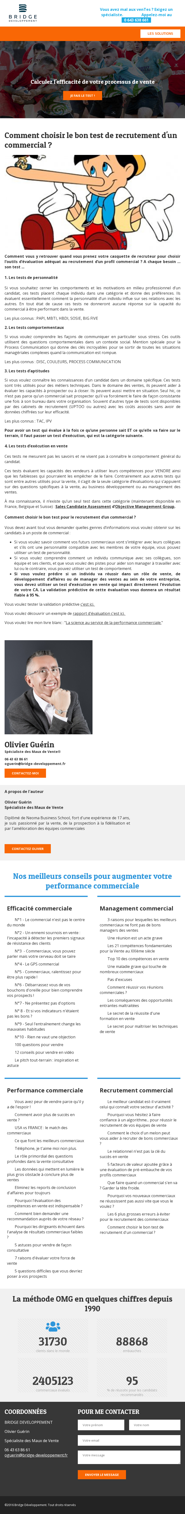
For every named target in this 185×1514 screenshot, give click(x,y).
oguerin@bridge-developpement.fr (35, 763)
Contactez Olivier (28, 849)
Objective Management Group (144, 506)
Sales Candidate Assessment (83, 506)
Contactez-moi (25, 773)
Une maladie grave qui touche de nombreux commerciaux (133, 969)
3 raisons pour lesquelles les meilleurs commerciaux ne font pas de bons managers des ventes (138, 925)
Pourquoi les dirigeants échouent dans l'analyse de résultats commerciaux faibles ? (46, 1232)
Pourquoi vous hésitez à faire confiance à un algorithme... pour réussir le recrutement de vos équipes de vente (138, 1120)
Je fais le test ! (82, 95)
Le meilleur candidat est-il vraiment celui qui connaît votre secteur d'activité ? (136, 1104)
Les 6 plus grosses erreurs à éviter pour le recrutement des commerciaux (135, 1216)
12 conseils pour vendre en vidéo (44, 1052)
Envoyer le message (102, 1474)
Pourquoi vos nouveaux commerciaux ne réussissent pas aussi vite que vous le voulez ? (137, 1201)
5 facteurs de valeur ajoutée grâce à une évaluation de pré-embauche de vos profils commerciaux (136, 1170)
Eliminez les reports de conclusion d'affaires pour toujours (41, 1190)
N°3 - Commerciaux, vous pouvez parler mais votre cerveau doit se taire (41, 953)
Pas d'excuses (119, 979)
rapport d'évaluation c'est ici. (99, 613)
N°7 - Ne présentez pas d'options (45, 1003)
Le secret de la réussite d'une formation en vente (130, 1016)
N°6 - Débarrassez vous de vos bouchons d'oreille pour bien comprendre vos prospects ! (44, 990)
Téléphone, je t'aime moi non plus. (46, 1148)
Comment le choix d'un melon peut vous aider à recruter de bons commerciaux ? (139, 1138)
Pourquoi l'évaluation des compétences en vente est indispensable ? (45, 1203)
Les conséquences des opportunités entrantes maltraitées (136, 1003)
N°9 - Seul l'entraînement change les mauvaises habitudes (44, 1026)
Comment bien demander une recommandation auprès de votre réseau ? (45, 1216)
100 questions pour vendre (39, 1044)
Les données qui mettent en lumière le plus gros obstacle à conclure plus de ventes (45, 1174)
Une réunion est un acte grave (134, 938)
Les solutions (160, 33)
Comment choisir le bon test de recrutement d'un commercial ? (132, 1229)
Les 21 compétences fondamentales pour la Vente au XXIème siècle (136, 948)
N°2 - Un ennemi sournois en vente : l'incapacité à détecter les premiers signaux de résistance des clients (46, 938)
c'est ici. (87, 604)
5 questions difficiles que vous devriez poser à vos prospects (44, 1273)
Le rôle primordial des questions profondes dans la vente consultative (40, 1158)
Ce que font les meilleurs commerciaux (49, 1140)
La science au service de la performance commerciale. (113, 622)
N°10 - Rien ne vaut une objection (45, 1037)
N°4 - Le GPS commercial (37, 964)
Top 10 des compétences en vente (138, 958)
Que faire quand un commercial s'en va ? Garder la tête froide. (138, 1185)
